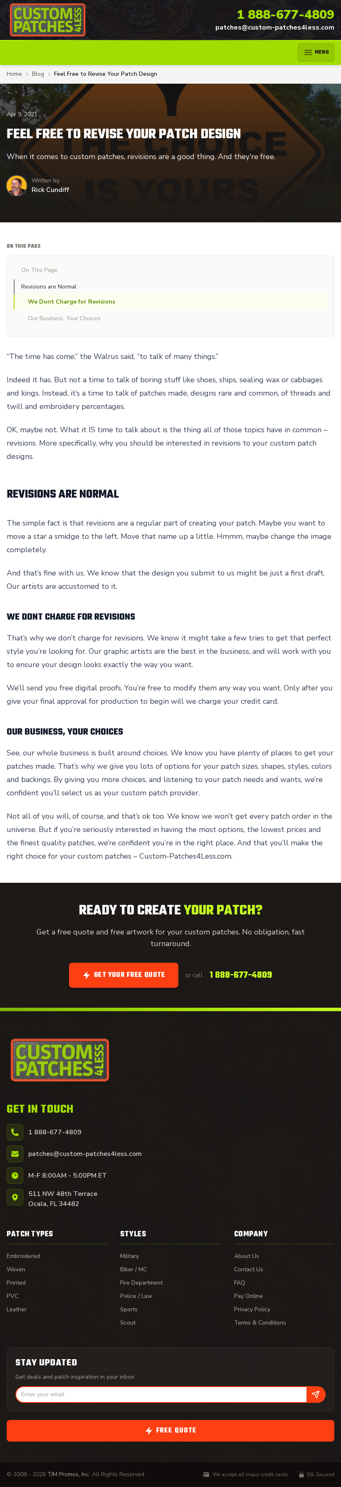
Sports (129, 1309)
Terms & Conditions (260, 1323)
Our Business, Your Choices (64, 318)
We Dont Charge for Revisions (71, 302)
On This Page (39, 270)
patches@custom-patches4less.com (274, 27)
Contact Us (248, 1269)
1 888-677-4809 (285, 14)
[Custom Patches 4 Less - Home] (48, 20)
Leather (17, 1309)
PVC (12, 1296)
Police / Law (136, 1296)
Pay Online (248, 1296)
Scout (128, 1323)
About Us (246, 1256)
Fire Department (141, 1283)
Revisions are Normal (49, 287)
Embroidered (23, 1256)
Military (129, 1256)
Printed (16, 1283)
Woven (16, 1269)
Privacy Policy (252, 1309)
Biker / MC (133, 1269)
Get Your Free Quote (130, 975)
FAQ (239, 1283)
